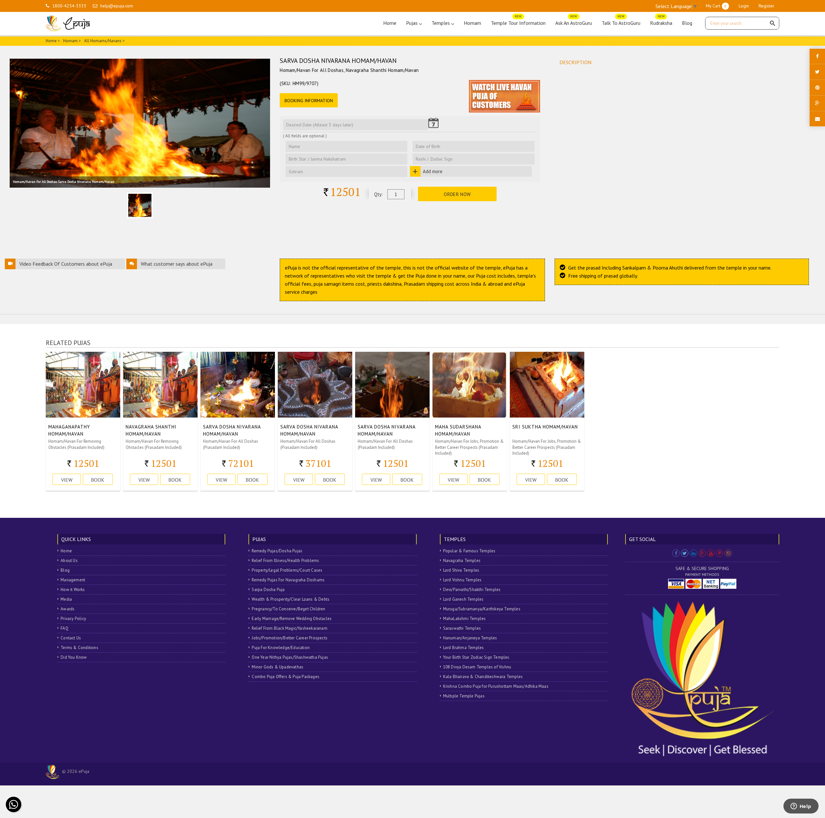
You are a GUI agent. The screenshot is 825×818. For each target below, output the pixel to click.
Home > (53, 41)
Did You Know (74, 657)
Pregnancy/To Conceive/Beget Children (288, 609)
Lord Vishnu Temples (462, 580)
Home (389, 23)
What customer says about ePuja (176, 264)
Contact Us (71, 638)
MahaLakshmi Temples (464, 618)
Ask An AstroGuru (573, 21)
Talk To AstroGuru (621, 21)
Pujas (412, 23)
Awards (67, 609)
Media (66, 599)
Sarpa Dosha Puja (268, 589)
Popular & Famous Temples (469, 551)
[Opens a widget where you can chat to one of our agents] (801, 807)
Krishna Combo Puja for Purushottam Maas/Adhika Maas (495, 686)
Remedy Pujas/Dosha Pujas (277, 551)
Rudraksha (661, 21)
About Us (69, 560)
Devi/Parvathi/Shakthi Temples (472, 589)
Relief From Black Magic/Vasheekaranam (289, 628)
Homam (472, 23)
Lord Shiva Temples (461, 570)
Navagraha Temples (461, 560)
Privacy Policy (73, 618)
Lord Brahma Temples (463, 647)
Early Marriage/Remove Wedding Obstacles (292, 618)
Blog (687, 23)
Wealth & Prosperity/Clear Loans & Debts (290, 599)
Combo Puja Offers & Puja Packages (285, 676)
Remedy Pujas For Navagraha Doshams (288, 580)
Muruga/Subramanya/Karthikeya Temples (481, 609)
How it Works (73, 589)
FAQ (64, 628)
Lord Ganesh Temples (463, 599)
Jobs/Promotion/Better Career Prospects (289, 638)
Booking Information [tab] (309, 100)
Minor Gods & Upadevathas (277, 667)
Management (73, 580)
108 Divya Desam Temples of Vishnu (477, 667)
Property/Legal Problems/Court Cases (287, 570)
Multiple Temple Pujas (464, 696)
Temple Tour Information (518, 21)
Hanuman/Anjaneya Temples (470, 638)
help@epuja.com (116, 6)
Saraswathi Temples (462, 628)
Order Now (457, 194)
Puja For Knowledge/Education (281, 647)
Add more (432, 171)
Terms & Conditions (79, 647)
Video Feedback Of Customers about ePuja (65, 264)
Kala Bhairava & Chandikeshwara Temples (483, 676)
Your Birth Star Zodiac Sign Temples (476, 657)
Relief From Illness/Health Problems (285, 560)
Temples (441, 23)
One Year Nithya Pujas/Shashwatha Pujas (290, 657)
